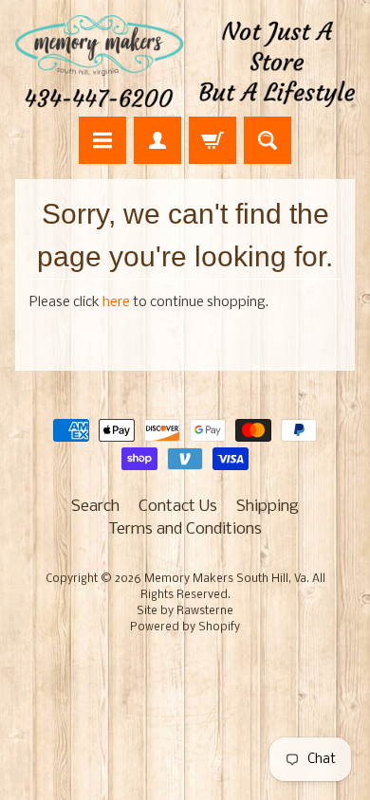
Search (95, 507)
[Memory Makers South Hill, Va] (185, 61)
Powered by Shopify (185, 627)
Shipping (267, 507)
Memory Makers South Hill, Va (225, 579)
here (116, 303)
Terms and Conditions (185, 529)
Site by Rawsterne (185, 611)
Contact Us (178, 507)
